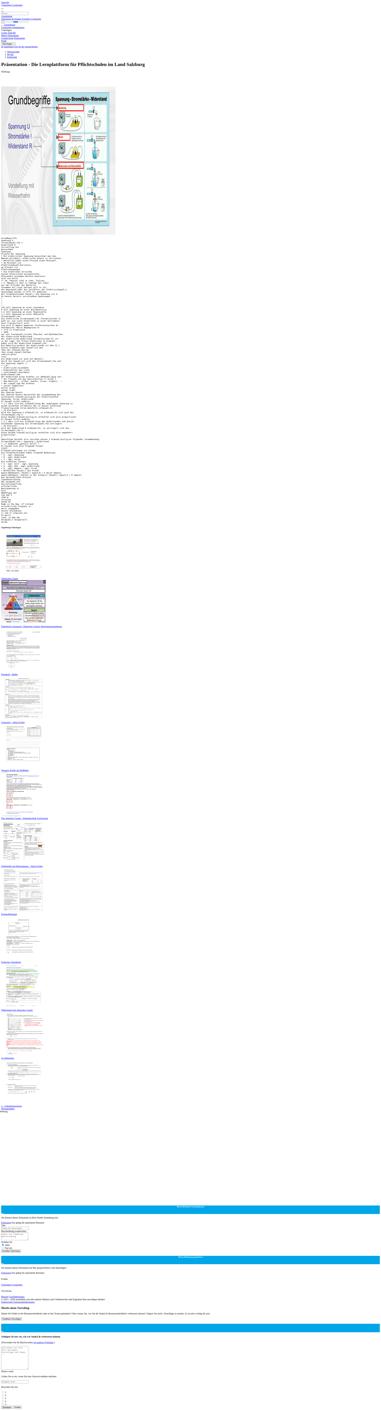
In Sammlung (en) (10, 46)
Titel (3, 1225)
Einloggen (6, 1222)
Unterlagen (6, 5)
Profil (3, 41)
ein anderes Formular (43, 1342)
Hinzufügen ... (8, 44)
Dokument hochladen (11, 19)
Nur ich (8, 1248)
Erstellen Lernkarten (31, 19)
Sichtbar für (6, 1242)
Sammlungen (18, 27)
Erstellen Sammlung (11, 1251)
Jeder (7, 1245)
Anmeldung (6, 16)
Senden (17, 1407)
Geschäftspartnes (17, 1296)
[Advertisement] (90, 80)
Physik (10, 54)
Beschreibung (13, 1231)
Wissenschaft (13, 51)
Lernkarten (17, 5)
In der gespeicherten (28, 46)
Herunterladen (8, 1109)
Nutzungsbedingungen (24, 1302)
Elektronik (12, 57)
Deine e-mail (7, 1371)
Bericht (4, 1296)
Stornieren (6, 1407)
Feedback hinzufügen (11, 1319)
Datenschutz (7, 1302)
